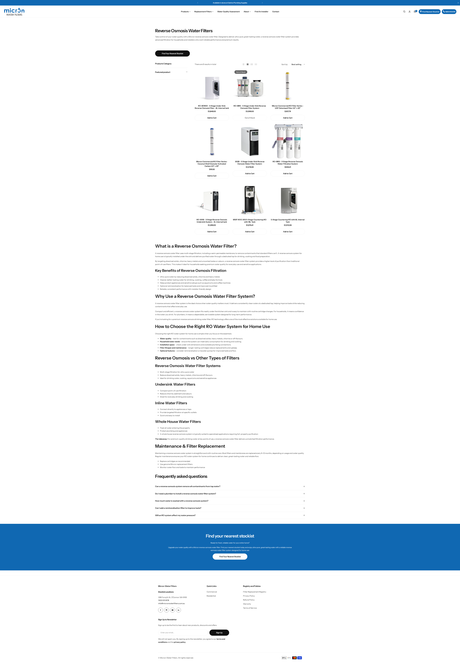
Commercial (212, 592)
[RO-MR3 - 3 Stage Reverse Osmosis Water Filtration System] (287, 141)
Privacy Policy (249, 596)
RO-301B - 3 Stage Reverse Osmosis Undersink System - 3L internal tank (212, 220)
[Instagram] (166, 610)
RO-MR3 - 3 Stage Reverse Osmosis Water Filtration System (288, 162)
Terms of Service (250, 608)
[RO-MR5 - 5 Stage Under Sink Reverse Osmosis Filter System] (250, 86)
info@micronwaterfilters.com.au (171, 603)
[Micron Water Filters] (14, 11)
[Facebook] (160, 610)
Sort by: (285, 64)
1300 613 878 (163, 600)
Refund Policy (249, 600)
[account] (409, 11)
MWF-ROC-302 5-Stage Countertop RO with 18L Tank (249, 220)
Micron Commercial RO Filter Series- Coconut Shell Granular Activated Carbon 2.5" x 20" (211, 163)
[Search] (404, 11)
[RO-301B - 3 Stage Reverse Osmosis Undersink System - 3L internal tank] (212, 199)
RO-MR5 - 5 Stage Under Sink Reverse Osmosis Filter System (250, 107)
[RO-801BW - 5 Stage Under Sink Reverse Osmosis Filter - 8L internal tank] (212, 86)
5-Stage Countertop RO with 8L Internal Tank (288, 220)
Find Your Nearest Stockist (172, 53)
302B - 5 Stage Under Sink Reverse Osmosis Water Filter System (249, 162)
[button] (197, 3)
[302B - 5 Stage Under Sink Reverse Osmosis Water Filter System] (250, 141)
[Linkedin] (178, 610)
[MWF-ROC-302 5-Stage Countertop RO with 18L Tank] (250, 199)
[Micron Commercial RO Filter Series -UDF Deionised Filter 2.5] (287, 86)
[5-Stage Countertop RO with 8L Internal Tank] (287, 199)
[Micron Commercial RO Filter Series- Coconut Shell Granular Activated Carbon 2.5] (212, 141)
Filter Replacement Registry (254, 592)
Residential (211, 596)
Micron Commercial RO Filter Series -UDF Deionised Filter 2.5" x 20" (287, 107)
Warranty (247, 604)
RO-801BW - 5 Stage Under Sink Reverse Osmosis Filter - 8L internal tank (212, 107)
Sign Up (219, 632)
